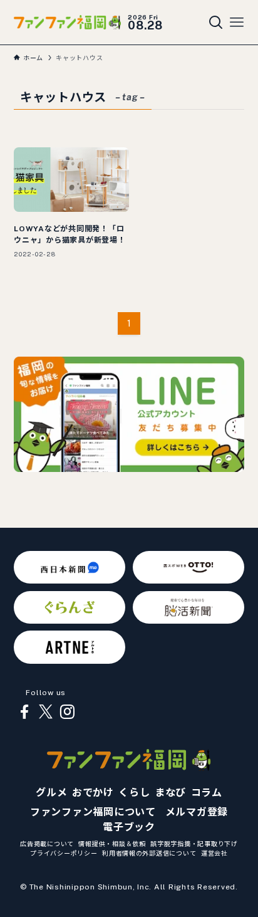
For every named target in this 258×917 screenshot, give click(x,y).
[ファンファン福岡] (67, 22)
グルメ (51, 793)
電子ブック (129, 827)
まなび (170, 793)
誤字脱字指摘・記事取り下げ (194, 843)
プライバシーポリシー (63, 853)
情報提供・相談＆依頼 (111, 843)
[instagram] (67, 712)
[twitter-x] (45, 712)
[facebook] (24, 712)
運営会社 (214, 853)
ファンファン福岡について (93, 812)
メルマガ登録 (196, 812)
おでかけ (93, 793)
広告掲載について (47, 843)
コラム (206, 793)
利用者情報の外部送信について (149, 853)
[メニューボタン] (236, 22)
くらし (134, 793)
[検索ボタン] (216, 22)
